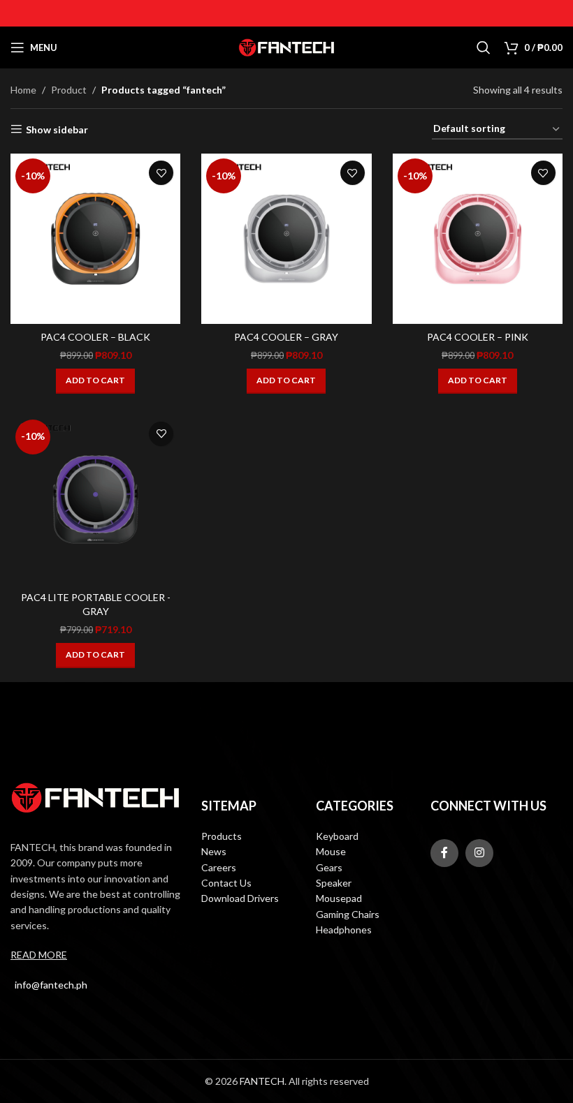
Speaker (333, 883)
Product (69, 90)
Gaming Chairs (347, 914)
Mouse (331, 851)
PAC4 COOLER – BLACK (95, 337)
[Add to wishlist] (161, 173)
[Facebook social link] (444, 853)
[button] (95, 381)
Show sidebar (57, 129)
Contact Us (226, 883)
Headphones (344, 929)
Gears (329, 867)
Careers (218, 867)
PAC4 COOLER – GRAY (286, 337)
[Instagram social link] (479, 853)
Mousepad (339, 898)
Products (221, 836)
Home (23, 90)
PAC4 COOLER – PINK (477, 337)
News (213, 851)
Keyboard (337, 836)
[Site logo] (286, 46)
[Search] (484, 47)
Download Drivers (240, 898)
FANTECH (262, 1081)
